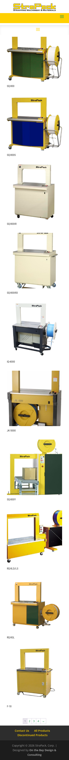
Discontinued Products (32, 735)
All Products (42, 730)
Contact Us (22, 730)
